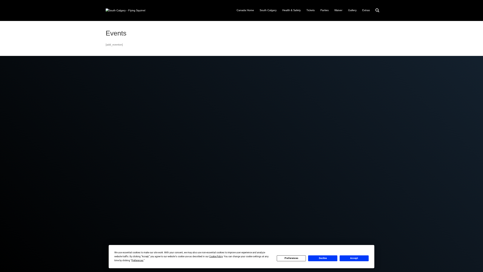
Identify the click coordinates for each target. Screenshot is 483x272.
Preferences (291, 258)
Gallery (352, 10)
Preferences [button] (137, 260)
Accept (354, 258)
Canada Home (245, 10)
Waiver (338, 10)
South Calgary (268, 10)
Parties (324, 10)
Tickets (310, 10)
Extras (366, 10)
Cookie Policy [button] (216, 256)
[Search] (375, 10)
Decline (323, 258)
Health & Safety (291, 10)
